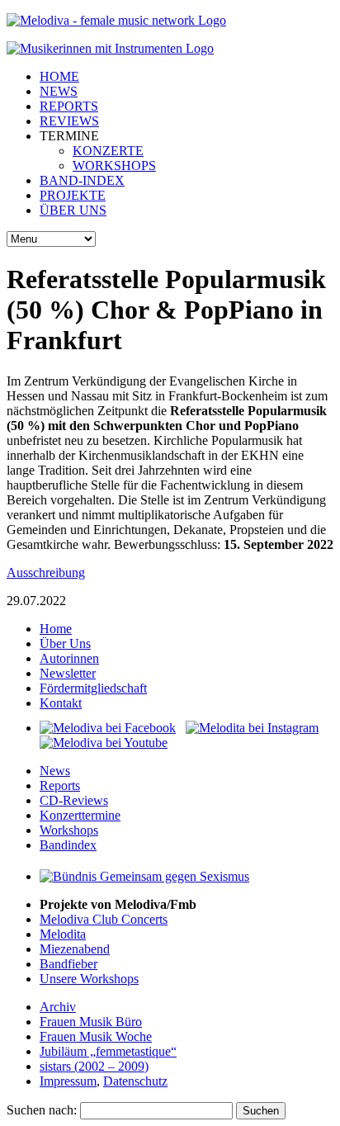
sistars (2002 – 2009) (94, 1066)
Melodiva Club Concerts (104, 919)
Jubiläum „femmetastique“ (108, 1051)
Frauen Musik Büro (91, 1022)
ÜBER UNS (73, 210)
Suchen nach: (42, 1110)
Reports (60, 785)
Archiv (58, 1007)
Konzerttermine (80, 815)
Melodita (63, 934)
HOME (59, 76)
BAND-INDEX (82, 180)
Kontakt (61, 703)
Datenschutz (135, 1081)
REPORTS (69, 106)
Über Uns (65, 643)
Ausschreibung (46, 572)
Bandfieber (68, 964)
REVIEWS (69, 121)
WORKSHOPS (114, 165)
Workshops (69, 830)
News (55, 771)
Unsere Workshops (89, 979)
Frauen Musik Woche (96, 1036)
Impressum (68, 1081)
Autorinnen (69, 658)
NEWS (59, 91)
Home (56, 629)
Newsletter (68, 673)
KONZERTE (108, 151)
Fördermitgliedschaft (93, 688)
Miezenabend (75, 949)
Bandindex (68, 845)
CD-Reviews (74, 800)
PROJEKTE (73, 195)
